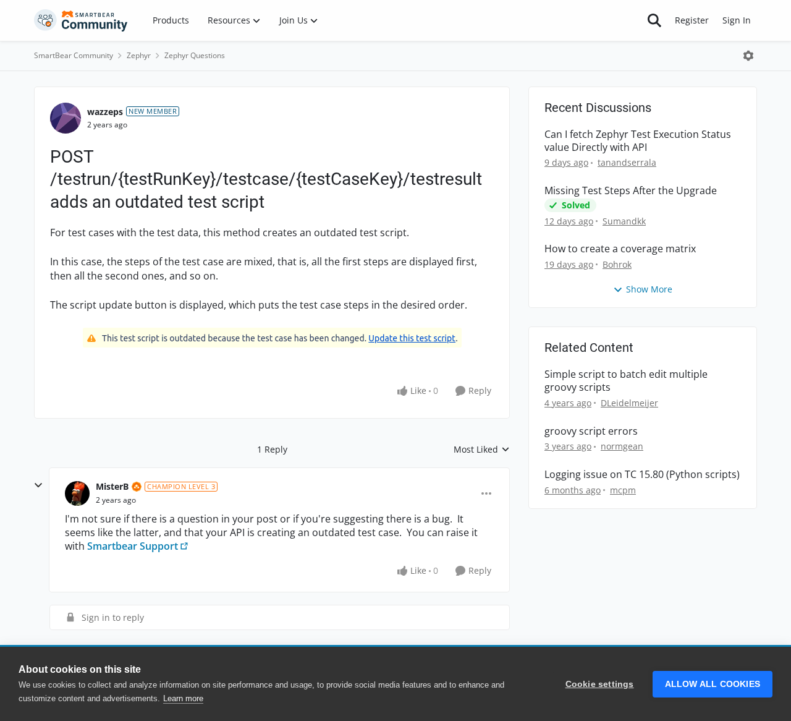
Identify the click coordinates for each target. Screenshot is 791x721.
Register (692, 20)
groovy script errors (591, 431)
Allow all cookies (712, 684)
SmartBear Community (73, 55)
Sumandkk (624, 221)
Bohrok (617, 264)
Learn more (183, 698)
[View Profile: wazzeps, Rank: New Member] (65, 118)
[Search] (654, 20)
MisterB (112, 486)
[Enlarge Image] (272, 338)
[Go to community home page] (81, 20)
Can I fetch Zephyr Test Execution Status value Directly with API (637, 141)
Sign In (736, 20)
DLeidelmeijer (629, 403)
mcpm (623, 490)
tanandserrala (627, 162)
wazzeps (105, 111)
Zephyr (139, 55)
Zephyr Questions (194, 55)
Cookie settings (599, 684)
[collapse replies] (38, 485)
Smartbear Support (132, 546)
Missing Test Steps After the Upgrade (630, 190)
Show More (649, 289)
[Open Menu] (748, 55)
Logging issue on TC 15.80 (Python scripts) (642, 474)
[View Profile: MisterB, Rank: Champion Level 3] (77, 493)
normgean (622, 446)
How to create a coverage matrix (620, 248)
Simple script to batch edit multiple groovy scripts (626, 381)
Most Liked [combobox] (482, 449)
